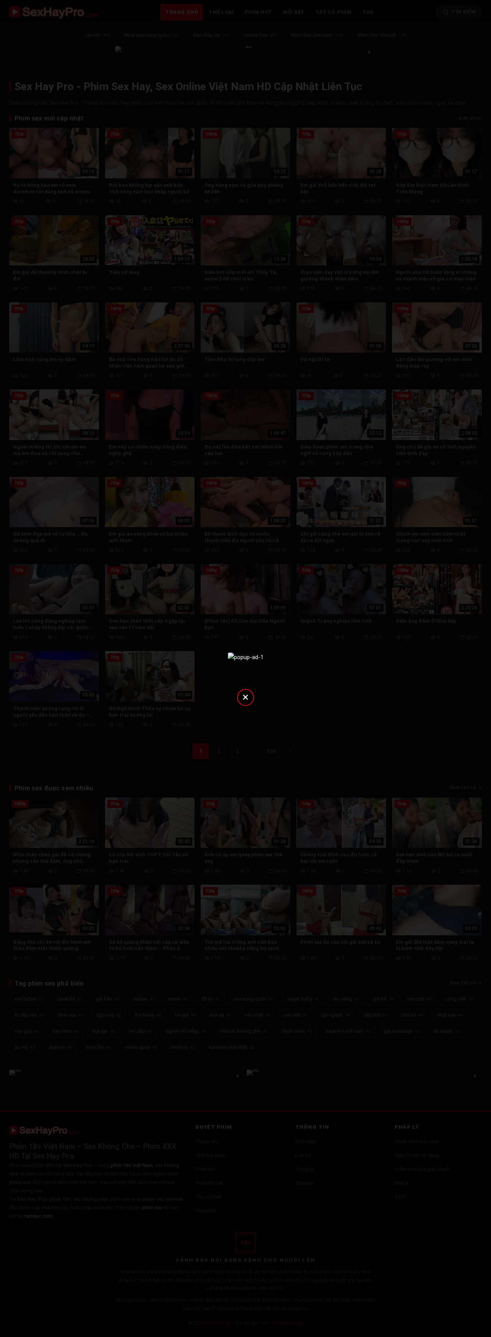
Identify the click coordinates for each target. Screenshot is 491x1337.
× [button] (245, 697)
